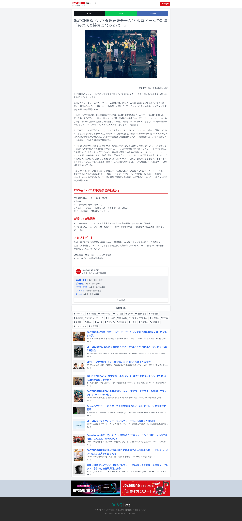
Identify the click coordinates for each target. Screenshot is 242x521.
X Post (89, 13)
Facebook (152, 13)
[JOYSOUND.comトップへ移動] (165, 4)
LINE (121, 13)
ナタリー (83, 5)
